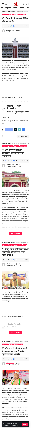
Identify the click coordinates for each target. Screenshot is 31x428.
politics (5, 14)
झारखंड (10, 14)
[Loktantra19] (15, 4)
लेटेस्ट (24, 14)
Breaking (5, 146)
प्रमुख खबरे (16, 14)
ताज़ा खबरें (17, 98)
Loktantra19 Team (10, 30)
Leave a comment (24, 136)
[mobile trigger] (3, 4)
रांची (20, 14)
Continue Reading (15, 233)
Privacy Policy (6, 425)
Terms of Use (15, 425)
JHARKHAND (11, 98)
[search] (23, 4)
